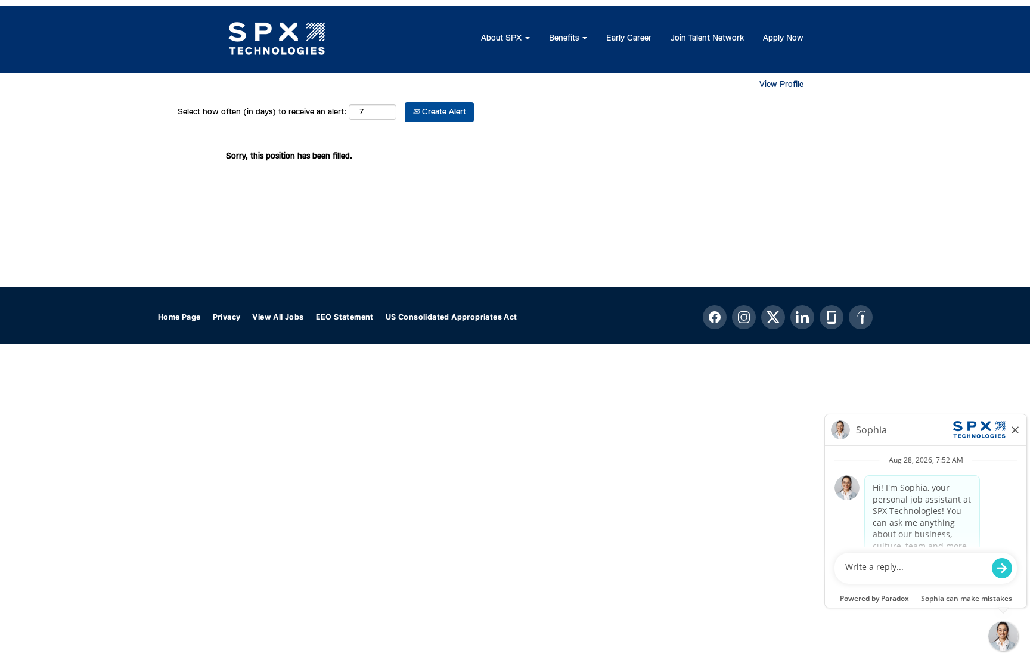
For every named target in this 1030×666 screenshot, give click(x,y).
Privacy (227, 316)
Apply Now (783, 38)
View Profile (781, 84)
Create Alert (443, 112)
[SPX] (277, 39)
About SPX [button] (502, 38)
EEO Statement (345, 316)
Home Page (179, 316)
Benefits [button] (565, 38)
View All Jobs (277, 316)
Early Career (628, 38)
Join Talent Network (707, 38)
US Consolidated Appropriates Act (451, 316)
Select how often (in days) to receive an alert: (262, 112)
